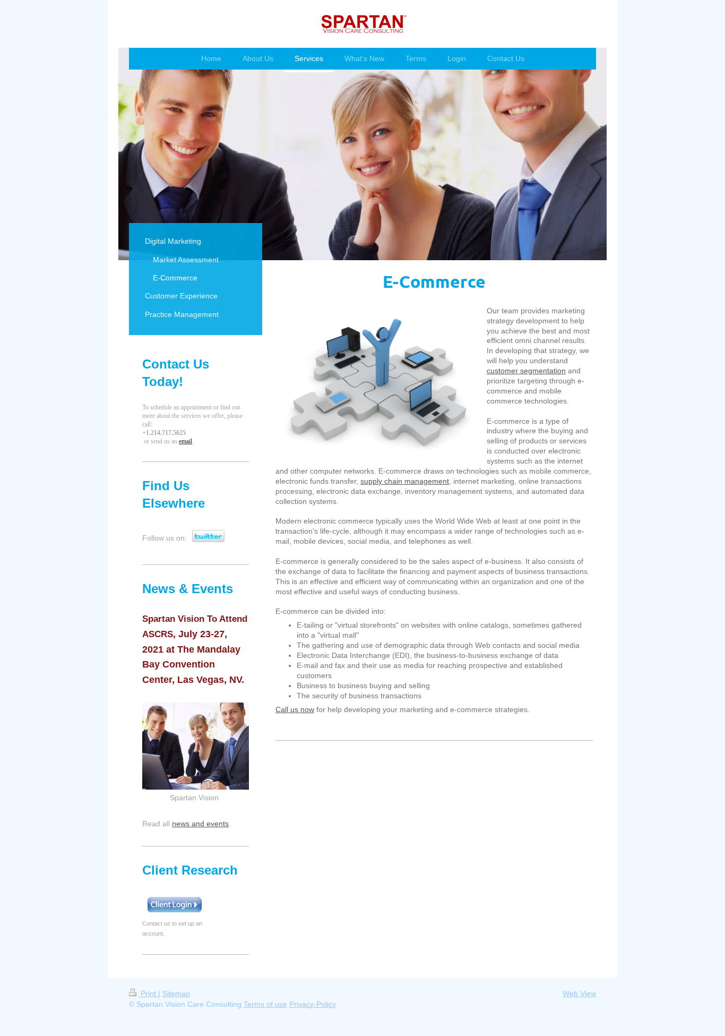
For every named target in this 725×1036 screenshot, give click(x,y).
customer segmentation (526, 370)
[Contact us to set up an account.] (174, 905)
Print (148, 993)
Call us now (294, 709)
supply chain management (404, 481)
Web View (579, 993)
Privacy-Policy (312, 1004)
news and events (200, 823)
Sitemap (176, 993)
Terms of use (265, 1004)
